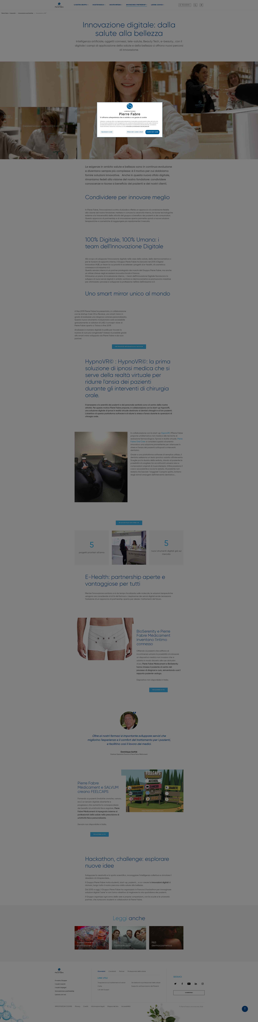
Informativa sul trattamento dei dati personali (137, 126)
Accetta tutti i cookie (152, 132)
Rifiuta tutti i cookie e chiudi (135, 132)
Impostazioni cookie (106, 132)
